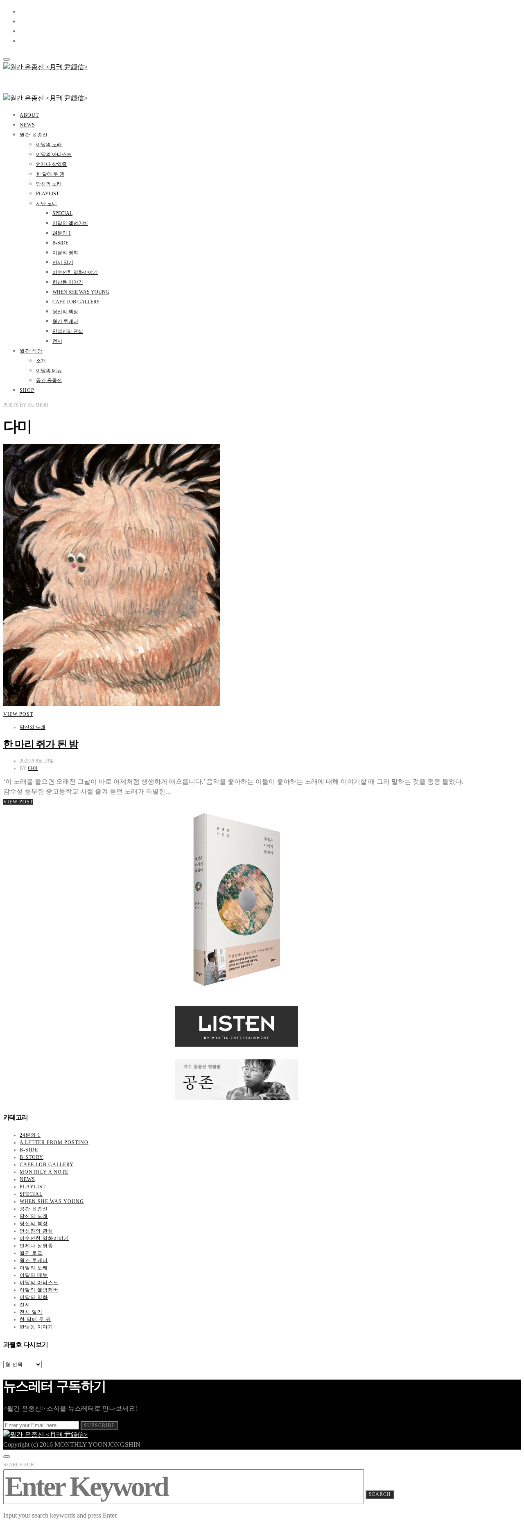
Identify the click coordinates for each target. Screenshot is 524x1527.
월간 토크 (31, 1253)
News (27, 125)
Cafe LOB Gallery (76, 302)
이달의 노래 (49, 144)
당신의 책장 (65, 311)
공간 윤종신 (49, 380)
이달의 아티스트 (54, 154)
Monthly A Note (44, 1172)
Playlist (47, 194)
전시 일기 (62, 262)
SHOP (27, 390)
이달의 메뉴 (49, 370)
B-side (60, 243)
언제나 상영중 (51, 164)
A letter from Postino (54, 1142)
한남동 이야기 (67, 282)
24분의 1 (61, 233)
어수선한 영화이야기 (75, 272)
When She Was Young (80, 292)
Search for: (19, 1465)
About (29, 115)
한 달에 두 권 (50, 174)
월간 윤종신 (34, 135)
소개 (41, 361)
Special (62, 213)
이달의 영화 (65, 253)
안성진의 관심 (67, 331)
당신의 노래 (49, 184)
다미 (33, 768)
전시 (57, 341)
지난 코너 (46, 203)
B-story (31, 1157)
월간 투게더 (65, 321)
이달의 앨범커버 (70, 223)
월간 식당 (31, 351)
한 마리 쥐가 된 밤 (40, 744)
